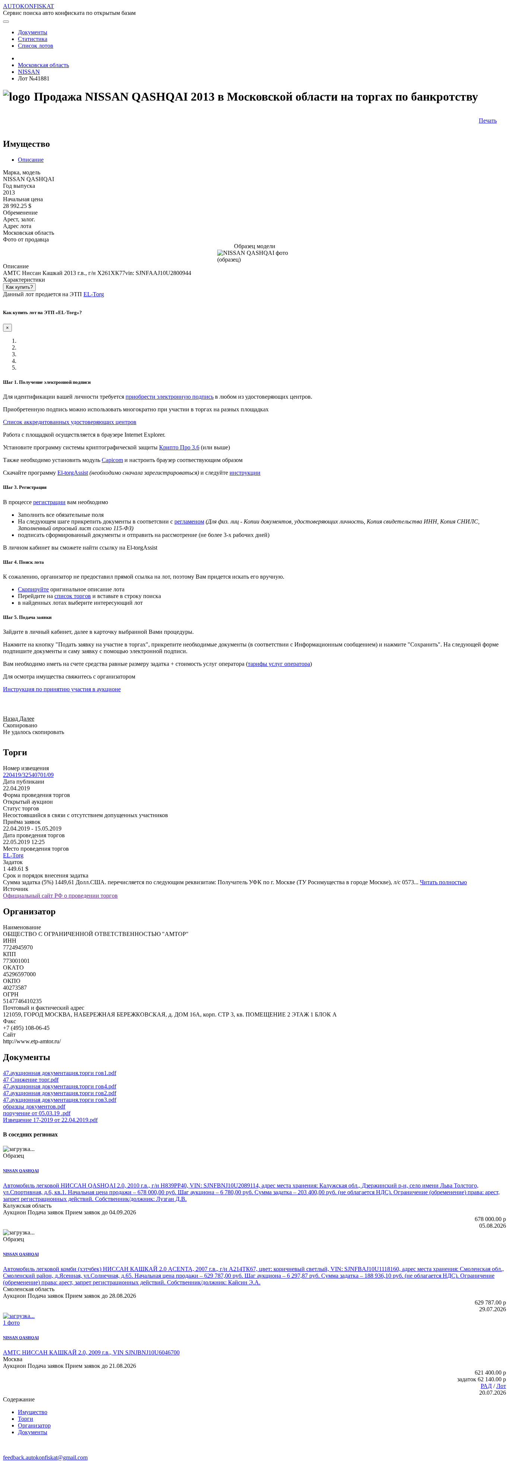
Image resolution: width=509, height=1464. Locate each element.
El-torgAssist (72, 472)
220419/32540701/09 (28, 775)
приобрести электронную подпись (170, 396)
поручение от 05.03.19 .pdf (36, 1113)
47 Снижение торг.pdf (31, 1079)
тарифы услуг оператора (279, 664)
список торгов (72, 596)
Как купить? (19, 287)
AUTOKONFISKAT (28, 6)
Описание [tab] (31, 159)
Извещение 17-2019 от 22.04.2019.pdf (50, 1120)
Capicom (112, 460)
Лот (501, 1386)
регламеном (189, 521)
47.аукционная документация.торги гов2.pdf (59, 1093)
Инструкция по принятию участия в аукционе (62, 689)
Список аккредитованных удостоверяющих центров (69, 422)
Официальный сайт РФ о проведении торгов (60, 895)
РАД (486, 1386)
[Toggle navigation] (6, 21)
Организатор (34, 1425)
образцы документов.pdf (34, 1106)
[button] (11, 718)
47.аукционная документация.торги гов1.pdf (59, 1073)
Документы (32, 1432)
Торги (25, 1419)
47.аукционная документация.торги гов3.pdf (59, 1100)
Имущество (32, 1412)
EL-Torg (93, 294)
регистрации (49, 502)
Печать (488, 120)
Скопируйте (33, 589)
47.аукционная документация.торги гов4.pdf (59, 1086)
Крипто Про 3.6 (179, 447)
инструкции (245, 472)
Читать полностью (443, 882)
